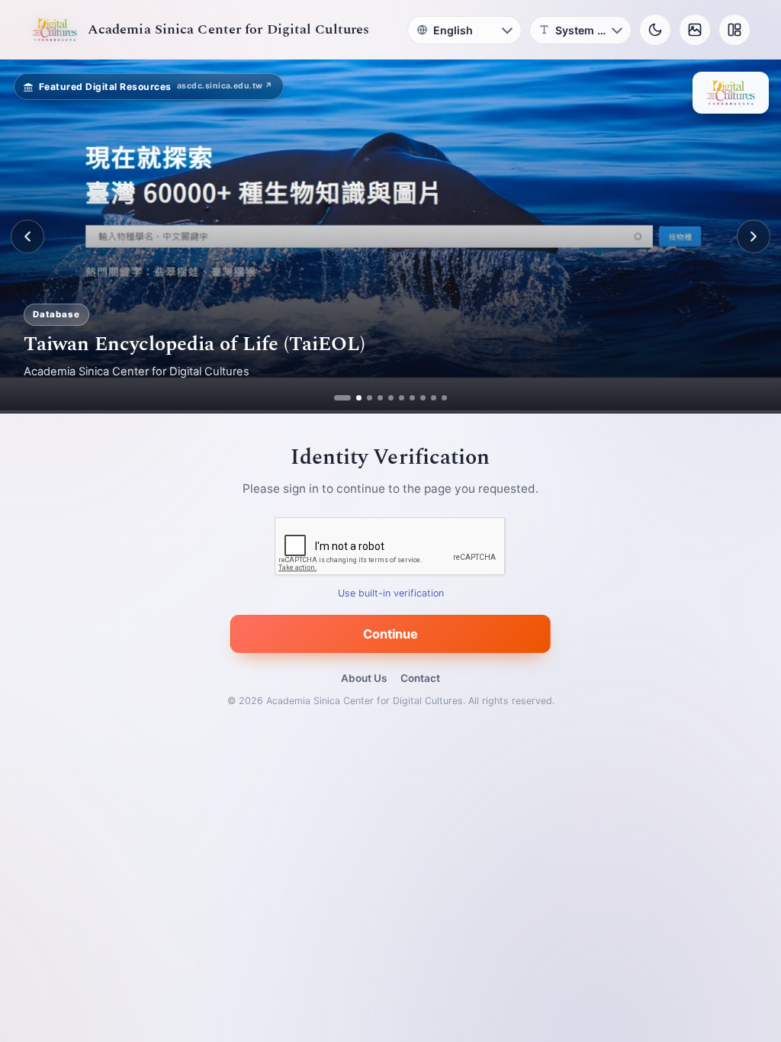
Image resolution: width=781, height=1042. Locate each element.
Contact (420, 678)
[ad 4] (380, 397)
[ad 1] (336, 397)
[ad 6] (401, 397)
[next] (753, 236)
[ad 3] (363, 397)
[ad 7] (412, 397)
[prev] (27, 236)
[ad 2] (347, 397)
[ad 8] (423, 397)
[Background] (695, 30)
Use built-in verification (391, 594)
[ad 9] (433, 397)
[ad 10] (444, 397)
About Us (364, 678)
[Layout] (734, 30)
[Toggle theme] (655, 30)
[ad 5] (391, 397)
